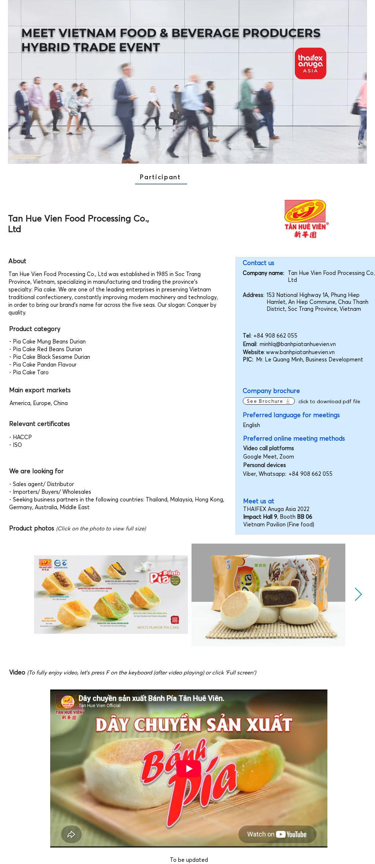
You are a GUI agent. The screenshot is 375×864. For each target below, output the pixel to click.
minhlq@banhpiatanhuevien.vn (298, 344)
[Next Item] (358, 595)
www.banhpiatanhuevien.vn (300, 352)
